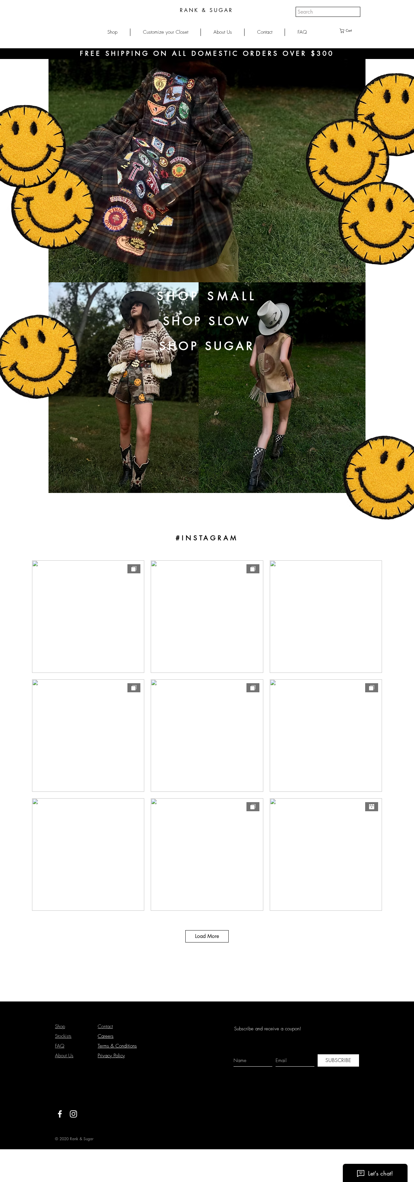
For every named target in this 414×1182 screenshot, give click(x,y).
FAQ (59, 1046)
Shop (60, 1026)
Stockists (63, 1036)
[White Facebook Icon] (60, 1114)
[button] (112, 32)
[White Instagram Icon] (73, 1114)
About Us (64, 1055)
